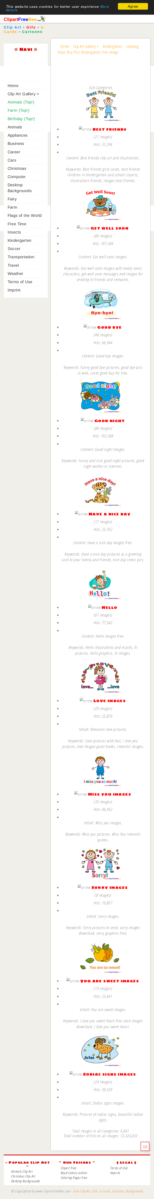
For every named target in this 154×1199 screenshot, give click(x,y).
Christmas (17, 168)
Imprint (14, 290)
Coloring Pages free (74, 1177)
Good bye (109, 327)
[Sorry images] (100, 878)
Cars (12, 160)
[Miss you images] (100, 785)
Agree (133, 6)
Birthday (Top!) (21, 119)
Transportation (21, 257)
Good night (109, 420)
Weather (15, 273)
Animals (15, 127)
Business (16, 143)
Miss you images (109, 794)
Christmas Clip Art (23, 1176)
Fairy (12, 199)
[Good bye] (100, 318)
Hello (109, 607)
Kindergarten (19, 240)
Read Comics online (74, 1172)
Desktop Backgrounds (25, 1181)
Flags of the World (25, 215)
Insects (14, 232)
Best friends (110, 129)
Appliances (18, 135)
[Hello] (100, 598)
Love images (109, 700)
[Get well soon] (100, 218)
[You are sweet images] (100, 971)
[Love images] (100, 691)
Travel (13, 265)
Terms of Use (20, 282)
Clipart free (68, 1168)
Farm (12, 207)
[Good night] (100, 411)
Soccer (14, 248)
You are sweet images (109, 980)
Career (14, 152)
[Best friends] (100, 119)
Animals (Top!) (21, 102)
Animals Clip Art (22, 1171)
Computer (17, 176)
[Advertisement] (100, 74)
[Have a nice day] (100, 504)
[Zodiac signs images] (100, 1065)
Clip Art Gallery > (23, 94)
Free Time (17, 224)
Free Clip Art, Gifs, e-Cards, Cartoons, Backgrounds (108, 1191)
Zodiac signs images (109, 1074)
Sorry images (109, 887)
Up (145, 1146)
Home (13, 85)
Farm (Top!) (18, 110)
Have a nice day (110, 514)
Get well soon (110, 228)
